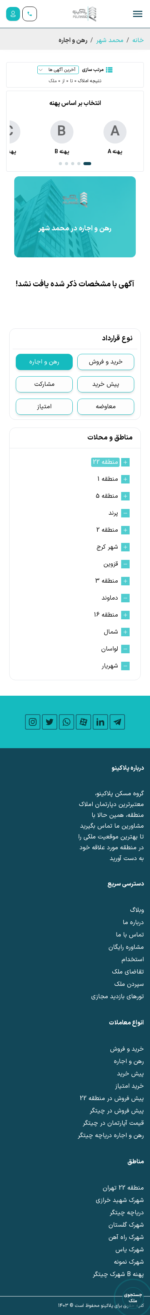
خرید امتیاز (129, 1086)
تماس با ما (130, 935)
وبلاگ (137, 910)
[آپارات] (83, 722)
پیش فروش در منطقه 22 (112, 1098)
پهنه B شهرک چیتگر (118, 1274)
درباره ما (133, 922)
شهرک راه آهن (126, 1237)
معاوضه (106, 406)
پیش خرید (105, 384)
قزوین (110, 564)
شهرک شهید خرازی (120, 1200)
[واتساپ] (66, 722)
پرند (113, 513)
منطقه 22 (105, 462)
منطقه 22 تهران (123, 1188)
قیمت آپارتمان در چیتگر (113, 1123)
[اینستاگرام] (32, 722)
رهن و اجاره (44, 362)
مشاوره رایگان (126, 947)
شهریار (110, 666)
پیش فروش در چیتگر (117, 1111)
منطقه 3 (106, 581)
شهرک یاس (129, 1249)
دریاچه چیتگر (127, 1212)
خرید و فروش (106, 362)
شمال (111, 632)
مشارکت (44, 384)
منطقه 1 (107, 479)
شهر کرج (107, 547)
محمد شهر (109, 40)
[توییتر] (49, 722)
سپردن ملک (129, 984)
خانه (138, 40)
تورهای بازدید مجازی (117, 996)
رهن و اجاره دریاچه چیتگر (111, 1135)
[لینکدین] (100, 722)
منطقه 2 (107, 530)
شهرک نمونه (129, 1262)
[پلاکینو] (84, 14)
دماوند (110, 598)
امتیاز (44, 406)
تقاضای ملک (128, 972)
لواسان (109, 649)
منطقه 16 (106, 615)
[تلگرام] (117, 722)
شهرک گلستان (126, 1225)
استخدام (133, 959)
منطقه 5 (107, 496)
